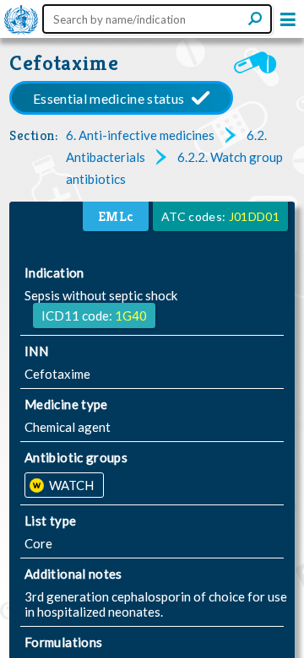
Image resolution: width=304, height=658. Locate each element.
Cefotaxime (64, 63)
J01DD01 (254, 216)
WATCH (70, 485)
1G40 (131, 315)
